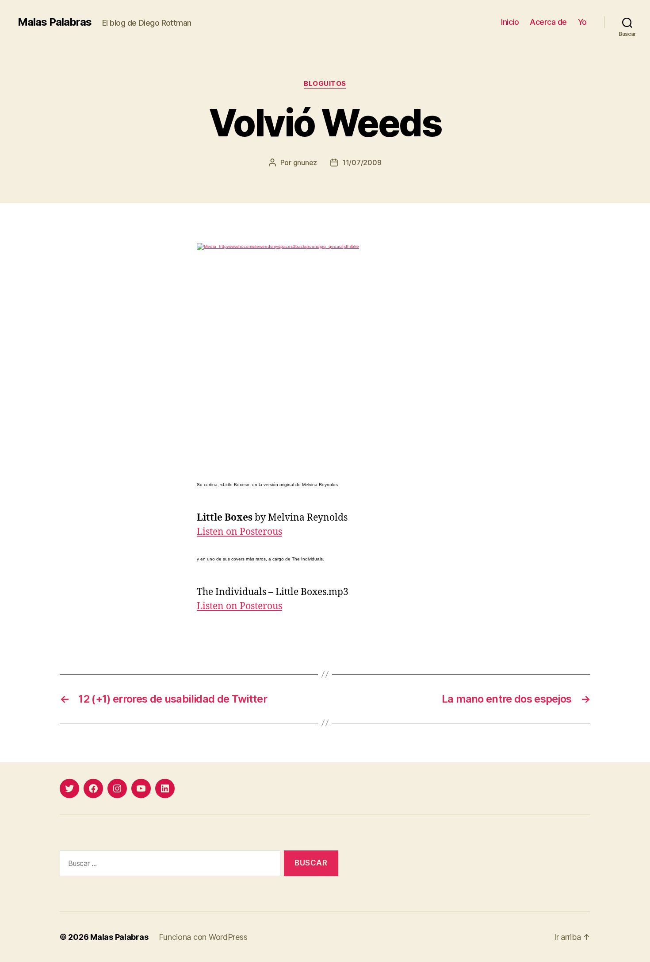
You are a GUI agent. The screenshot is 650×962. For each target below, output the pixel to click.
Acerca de (548, 22)
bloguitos (325, 84)
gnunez (305, 162)
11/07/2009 (361, 162)
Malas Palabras (55, 22)
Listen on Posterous (239, 532)
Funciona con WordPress (203, 937)
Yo (582, 22)
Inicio (510, 22)
